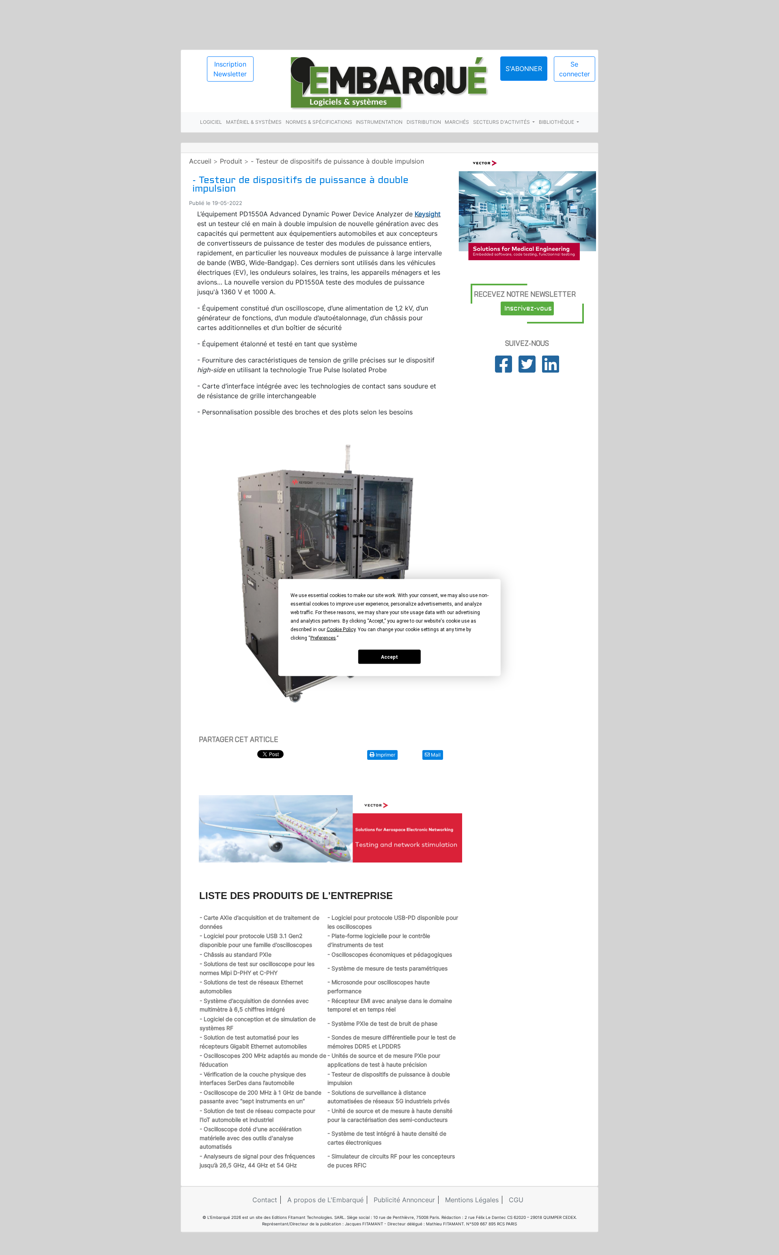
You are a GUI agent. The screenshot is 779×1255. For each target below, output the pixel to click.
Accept (389, 657)
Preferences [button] (323, 638)
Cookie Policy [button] (341, 629)
